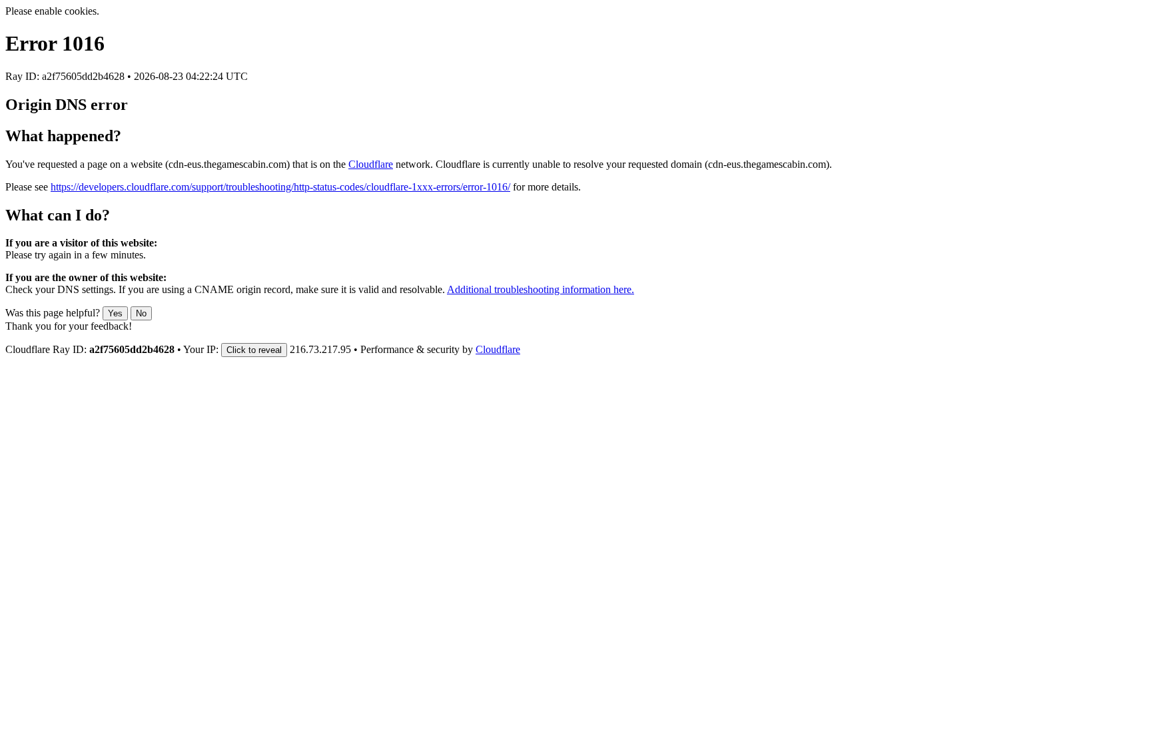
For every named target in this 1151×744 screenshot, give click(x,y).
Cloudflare (370, 164)
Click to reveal (254, 350)
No (141, 313)
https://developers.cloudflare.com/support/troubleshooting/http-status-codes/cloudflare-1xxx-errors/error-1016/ (280, 186)
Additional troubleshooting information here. (540, 289)
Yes (115, 313)
